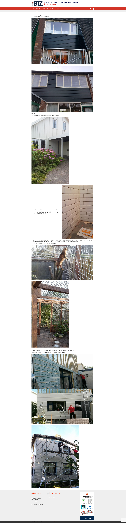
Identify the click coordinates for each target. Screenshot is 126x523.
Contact (57, 8)
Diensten (38, 8)
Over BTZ (52, 8)
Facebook (93, 8)
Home (33, 8)
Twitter (90, 8)
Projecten (45, 8)
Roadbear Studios (56, 521)
